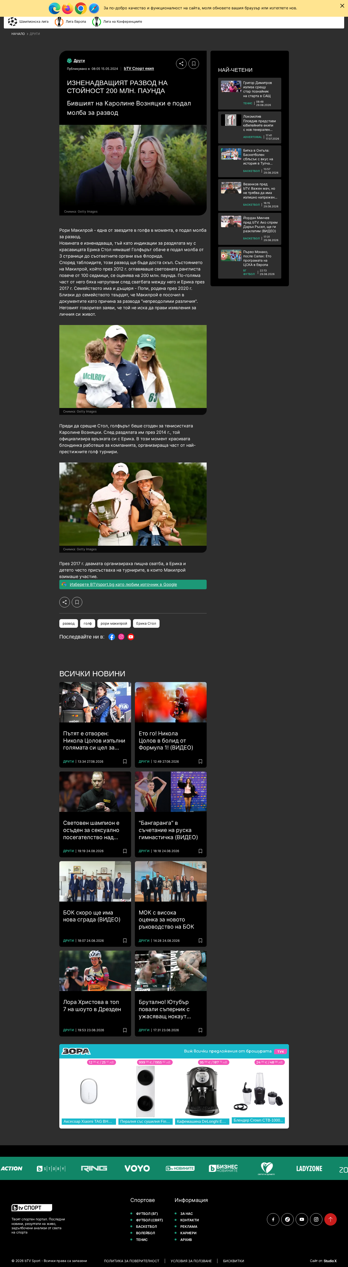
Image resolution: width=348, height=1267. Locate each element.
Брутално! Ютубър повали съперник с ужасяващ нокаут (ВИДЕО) (164, 1009)
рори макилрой (114, 623)
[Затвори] (342, 6)
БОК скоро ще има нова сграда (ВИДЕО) (92, 916)
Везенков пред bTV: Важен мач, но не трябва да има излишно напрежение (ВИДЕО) (260, 190)
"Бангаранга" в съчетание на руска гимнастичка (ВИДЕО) (168, 830)
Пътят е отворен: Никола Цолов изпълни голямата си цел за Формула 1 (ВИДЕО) (94, 741)
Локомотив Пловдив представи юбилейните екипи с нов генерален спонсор (259, 123)
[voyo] (127, 1168)
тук (280, 1051)
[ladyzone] (299, 1168)
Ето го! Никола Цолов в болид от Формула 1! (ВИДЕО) (166, 740)
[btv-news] (170, 1168)
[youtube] (302, 1219)
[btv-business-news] (213, 1168)
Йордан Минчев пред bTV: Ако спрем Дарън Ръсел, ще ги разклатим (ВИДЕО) (260, 224)
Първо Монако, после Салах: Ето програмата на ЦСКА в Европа (257, 258)
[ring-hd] (84, 1168)
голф (88, 623)
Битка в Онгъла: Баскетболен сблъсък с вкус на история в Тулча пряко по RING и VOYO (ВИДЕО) (258, 157)
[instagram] (316, 1219)
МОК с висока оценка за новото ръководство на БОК (166, 919)
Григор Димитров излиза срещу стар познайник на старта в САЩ (257, 89)
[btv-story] (41, 1168)
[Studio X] (330, 1261)
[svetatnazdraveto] (256, 1168)
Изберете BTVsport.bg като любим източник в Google (123, 584)
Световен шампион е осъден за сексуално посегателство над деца (91, 830)
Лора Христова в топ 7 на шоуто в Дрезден (92, 1006)
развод (69, 623)
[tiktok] (287, 1219)
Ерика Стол (146, 623)
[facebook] (273, 1219)
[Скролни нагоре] (330, 1219)
